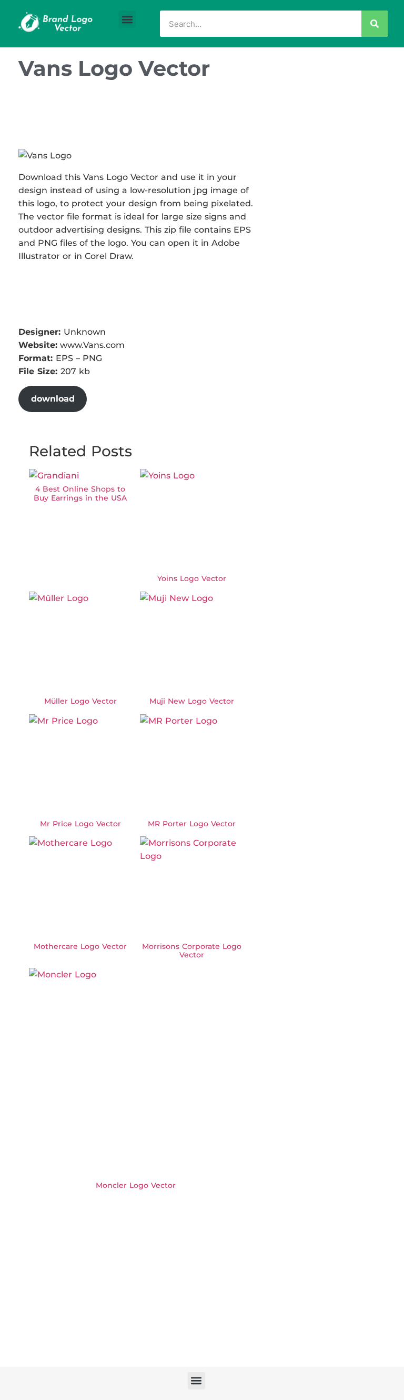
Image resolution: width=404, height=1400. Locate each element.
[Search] (374, 24)
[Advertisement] (209, 117)
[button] (127, 19)
